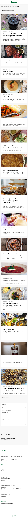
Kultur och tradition (6, 419)
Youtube (2, 469)
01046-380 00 (4, 477)
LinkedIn (2, 470)
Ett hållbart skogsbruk (14, 459)
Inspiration (10, 6)
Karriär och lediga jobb (5, 460)
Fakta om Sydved (4, 456)
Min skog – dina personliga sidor (16, 456)
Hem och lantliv (5, 416)
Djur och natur (5, 412)
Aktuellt (5, 6)
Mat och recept (16, 6)
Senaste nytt (5, 404)
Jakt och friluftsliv (6, 414)
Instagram (3, 468)
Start (2, 6)
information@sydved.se (5, 478)
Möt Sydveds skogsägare (7, 410)
